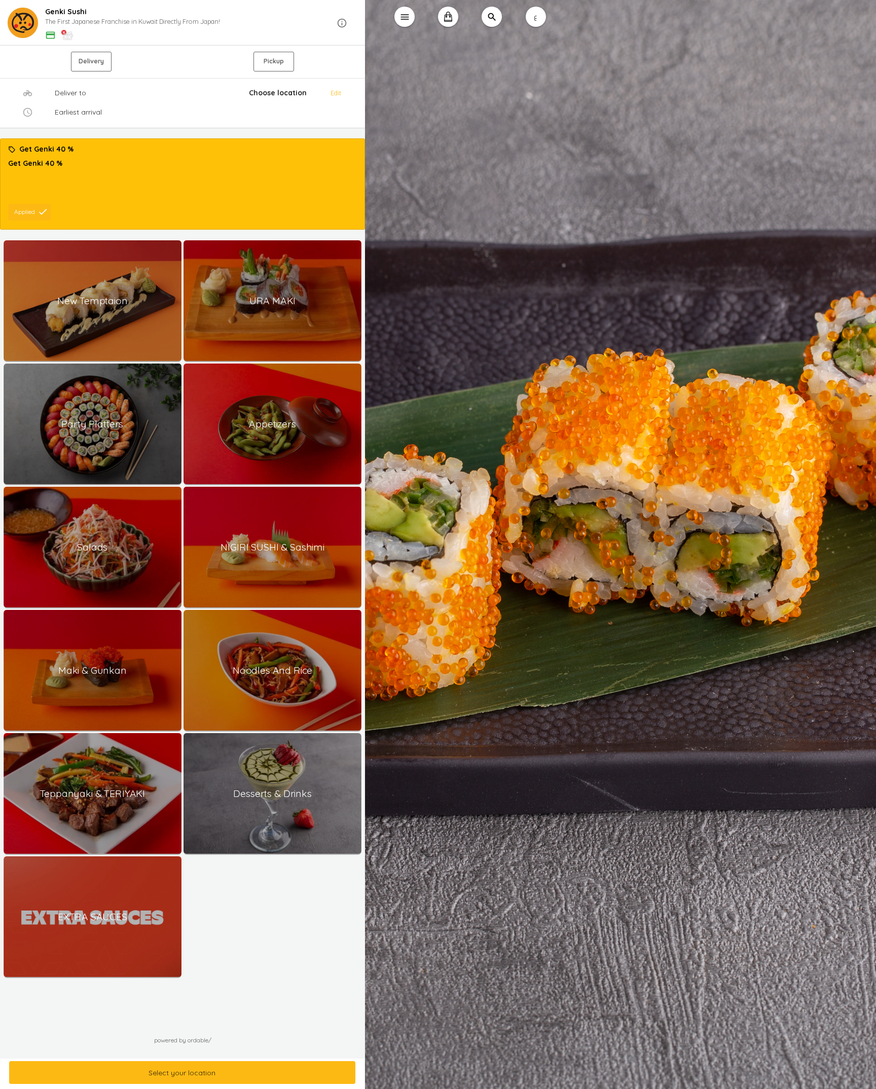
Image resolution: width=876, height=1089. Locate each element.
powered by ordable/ (182, 1040)
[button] (182, 23)
